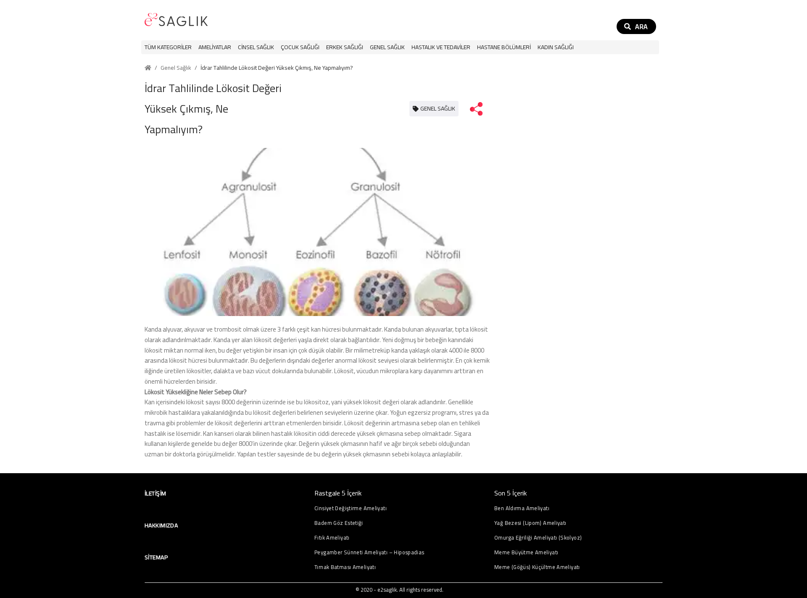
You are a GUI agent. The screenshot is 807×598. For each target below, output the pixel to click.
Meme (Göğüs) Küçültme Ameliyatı (537, 567)
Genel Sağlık (387, 47)
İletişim (155, 493)
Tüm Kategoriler (168, 47)
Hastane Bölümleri (504, 47)
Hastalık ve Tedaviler (440, 47)
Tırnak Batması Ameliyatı (345, 567)
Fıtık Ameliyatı (332, 538)
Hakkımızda (161, 525)
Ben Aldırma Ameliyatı (521, 508)
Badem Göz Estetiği (338, 523)
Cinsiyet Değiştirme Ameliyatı (350, 508)
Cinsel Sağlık (256, 47)
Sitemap (156, 557)
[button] (215, 47)
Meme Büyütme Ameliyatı (526, 552)
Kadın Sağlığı (556, 47)
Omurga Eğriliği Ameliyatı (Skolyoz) (538, 538)
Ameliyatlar (214, 47)
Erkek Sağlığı (344, 47)
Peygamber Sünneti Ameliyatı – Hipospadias (369, 552)
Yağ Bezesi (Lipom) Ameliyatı (530, 523)
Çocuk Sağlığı (300, 47)
